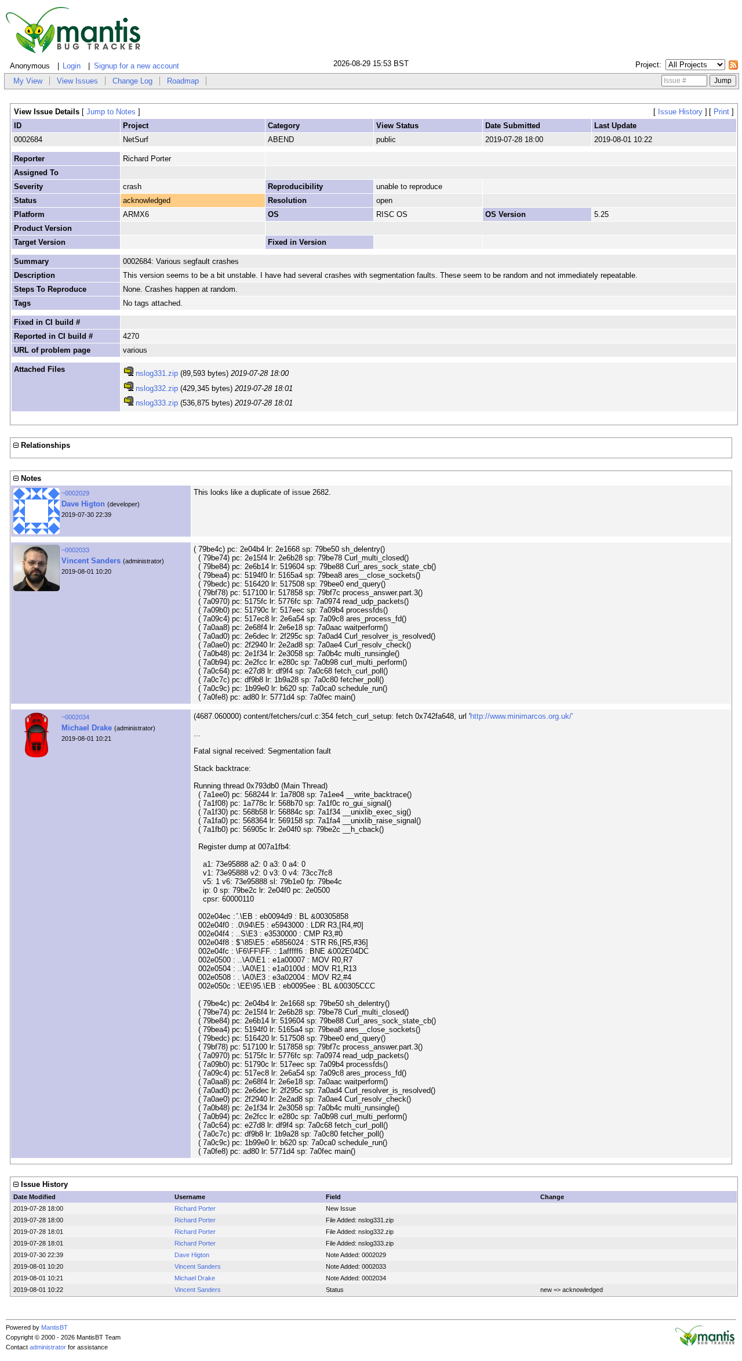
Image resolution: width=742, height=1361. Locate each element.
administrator (48, 1347)
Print (721, 111)
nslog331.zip (157, 373)
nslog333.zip (157, 403)
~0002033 (75, 549)
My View (27, 81)
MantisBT (54, 1327)
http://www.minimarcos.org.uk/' (521, 716)
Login (72, 65)
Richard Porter (195, 1208)
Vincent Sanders (91, 560)
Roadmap (183, 81)
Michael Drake (86, 727)
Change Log (132, 81)
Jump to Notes (111, 111)
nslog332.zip (157, 388)
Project (647, 64)
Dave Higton (83, 503)
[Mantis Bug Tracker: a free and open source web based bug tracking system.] (704, 1343)
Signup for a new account (136, 65)
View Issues (77, 81)
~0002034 (75, 717)
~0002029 (75, 493)
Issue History (680, 111)
